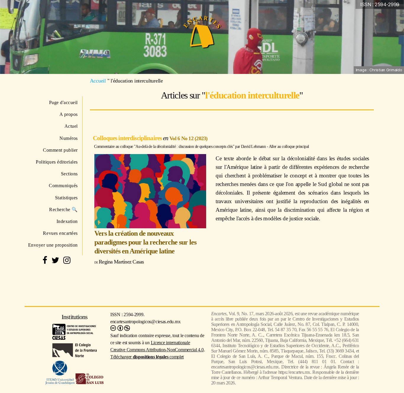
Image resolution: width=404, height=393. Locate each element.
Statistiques (66, 197)
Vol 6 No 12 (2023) (188, 138)
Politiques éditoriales (57, 161)
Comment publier (60, 150)
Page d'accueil (63, 102)
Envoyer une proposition (53, 245)
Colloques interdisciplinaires (128, 138)
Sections (69, 173)
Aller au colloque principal (289, 146)
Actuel (71, 126)
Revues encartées (60, 233)
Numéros (68, 138)
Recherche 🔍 (63, 209)
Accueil (98, 81)
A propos (68, 114)
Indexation (67, 221)
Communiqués (63, 185)
